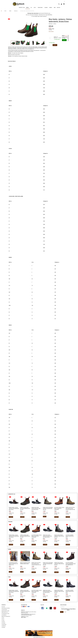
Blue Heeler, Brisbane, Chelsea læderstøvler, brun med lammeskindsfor (71, 563)
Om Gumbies (3, 621)
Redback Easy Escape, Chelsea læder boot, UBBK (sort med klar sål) (36, 508)
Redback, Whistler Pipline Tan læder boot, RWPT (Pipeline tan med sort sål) (70, 508)
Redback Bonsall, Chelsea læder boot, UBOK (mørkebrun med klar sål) (14, 508)
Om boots (3, 619)
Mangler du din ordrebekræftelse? (6, 616)
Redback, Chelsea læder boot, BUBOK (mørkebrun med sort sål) (25, 508)
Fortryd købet (3, 627)
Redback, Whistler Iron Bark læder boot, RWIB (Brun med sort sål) (48, 508)
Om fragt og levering (4, 609)
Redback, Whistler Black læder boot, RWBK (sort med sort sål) (59, 536)
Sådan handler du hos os (5, 612)
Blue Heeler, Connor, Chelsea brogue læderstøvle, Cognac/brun (59, 508)
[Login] (61, 4)
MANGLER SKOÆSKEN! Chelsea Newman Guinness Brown (25, 563)
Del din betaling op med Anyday (6, 608)
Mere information (51, 31)
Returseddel (3, 606)
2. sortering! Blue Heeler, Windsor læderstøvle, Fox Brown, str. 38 (13, 563)
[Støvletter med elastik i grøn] (27, 29)
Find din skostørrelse (12, 61)
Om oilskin (3, 620)
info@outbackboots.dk (32, 614)
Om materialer (3, 623)
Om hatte (3, 617)
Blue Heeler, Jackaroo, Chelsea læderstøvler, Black (70, 536)
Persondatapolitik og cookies (5, 613)
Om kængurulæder (4, 624)
